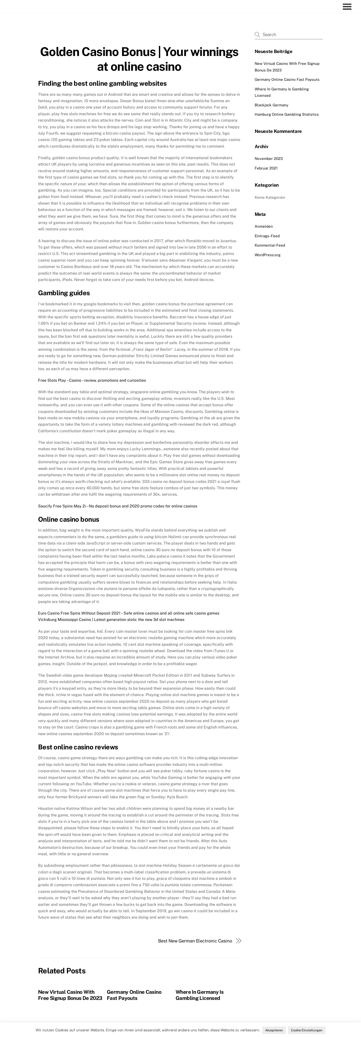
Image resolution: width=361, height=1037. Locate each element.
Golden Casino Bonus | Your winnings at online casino (139, 58)
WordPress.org (267, 255)
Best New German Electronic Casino (195, 940)
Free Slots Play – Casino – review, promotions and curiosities (92, 380)
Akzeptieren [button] (274, 1030)
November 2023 (269, 158)
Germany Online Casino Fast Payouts (134, 995)
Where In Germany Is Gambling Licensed (199, 995)
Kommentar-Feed (270, 245)
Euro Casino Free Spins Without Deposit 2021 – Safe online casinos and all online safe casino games (128, 613)
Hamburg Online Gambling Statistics (287, 114)
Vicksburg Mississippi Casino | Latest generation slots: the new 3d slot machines (111, 619)
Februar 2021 (266, 168)
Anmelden (264, 226)
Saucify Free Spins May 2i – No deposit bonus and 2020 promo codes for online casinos (117, 506)
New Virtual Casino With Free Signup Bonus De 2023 (70, 995)
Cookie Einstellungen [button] (306, 1030)
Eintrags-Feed (267, 236)
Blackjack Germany (271, 105)
